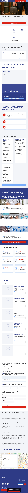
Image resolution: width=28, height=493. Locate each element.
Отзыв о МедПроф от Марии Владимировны (18, 324)
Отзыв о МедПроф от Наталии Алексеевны (18, 335)
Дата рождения (4, 397)
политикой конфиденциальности (4, 488)
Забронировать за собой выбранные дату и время (14, 407)
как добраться (5, 377)
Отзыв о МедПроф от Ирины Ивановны (18, 347)
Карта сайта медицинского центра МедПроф (22, 479)
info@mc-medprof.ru (4, 477)
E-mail (15, 397)
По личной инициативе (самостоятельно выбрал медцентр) (10, 368)
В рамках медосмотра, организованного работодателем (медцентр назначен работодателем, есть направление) (12, 371)
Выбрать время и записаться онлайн (14, 98)
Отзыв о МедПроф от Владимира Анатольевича (19, 299)
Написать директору (4, 476)
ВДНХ (7, 456)
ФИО (2, 394)
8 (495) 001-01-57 (5, 465)
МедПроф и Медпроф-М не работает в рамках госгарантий (22, 480)
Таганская (4, 456)
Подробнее (16, 318)
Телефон (3, 400)
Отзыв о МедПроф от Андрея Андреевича (18, 311)
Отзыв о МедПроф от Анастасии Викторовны (19, 287)
